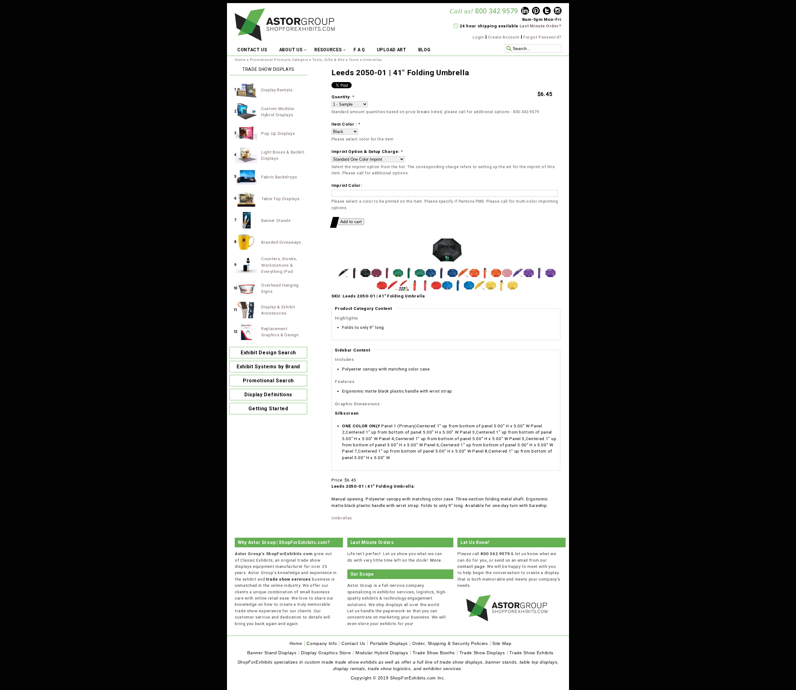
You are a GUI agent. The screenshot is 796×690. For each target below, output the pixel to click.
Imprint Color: (346, 185)
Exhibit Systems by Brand (268, 367)
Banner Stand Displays (271, 653)
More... (437, 560)
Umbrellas (372, 60)
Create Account (504, 37)
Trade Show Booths (434, 653)
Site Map (501, 643)
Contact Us (353, 643)
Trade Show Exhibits (531, 653)
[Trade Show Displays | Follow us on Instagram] (558, 11)
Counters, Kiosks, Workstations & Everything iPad (279, 265)
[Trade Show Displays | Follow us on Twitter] (547, 11)
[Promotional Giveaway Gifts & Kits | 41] (447, 264)
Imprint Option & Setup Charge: (367, 151)
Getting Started (268, 409)
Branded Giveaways (281, 242)
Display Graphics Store (326, 653)
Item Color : (345, 124)
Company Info (322, 643)
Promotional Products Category (279, 60)
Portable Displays (389, 643)
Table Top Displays (280, 198)
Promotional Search (268, 381)
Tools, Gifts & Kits (328, 60)
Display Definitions (268, 395)
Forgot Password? (542, 37)
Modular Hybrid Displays (381, 653)
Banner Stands (276, 220)
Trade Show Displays (482, 653)
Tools (354, 60)
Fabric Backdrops (279, 176)
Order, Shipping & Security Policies (450, 643)
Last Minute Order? (541, 25)
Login (478, 37)
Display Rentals (276, 89)
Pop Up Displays (278, 133)
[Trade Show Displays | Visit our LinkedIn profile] (525, 11)
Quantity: (342, 96)
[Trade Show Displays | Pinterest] (536, 11)
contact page (470, 566)
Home (240, 60)
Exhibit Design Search (268, 353)
